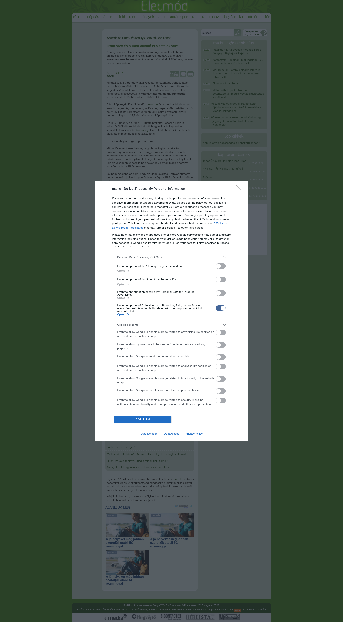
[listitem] (171, 257)
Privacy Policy (194, 433)
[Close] (240, 189)
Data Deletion (149, 433)
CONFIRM (143, 419)
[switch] (221, 266)
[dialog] (171, 311)
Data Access (171, 433)
